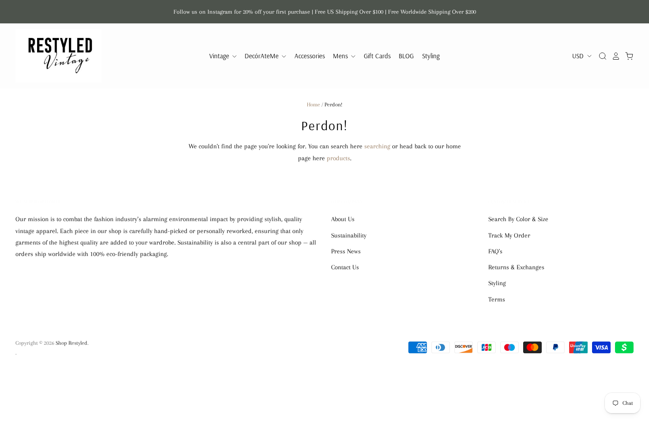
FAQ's (495, 251)
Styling (431, 56)
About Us (343, 218)
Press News (346, 251)
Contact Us (345, 267)
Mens (341, 56)
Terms (496, 299)
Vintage (220, 56)
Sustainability (348, 235)
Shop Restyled (71, 343)
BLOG (406, 56)
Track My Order (509, 235)
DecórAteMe (262, 56)
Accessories (309, 56)
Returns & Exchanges (516, 267)
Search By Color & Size (518, 218)
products (338, 158)
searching (377, 146)
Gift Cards (377, 56)
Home (313, 105)
